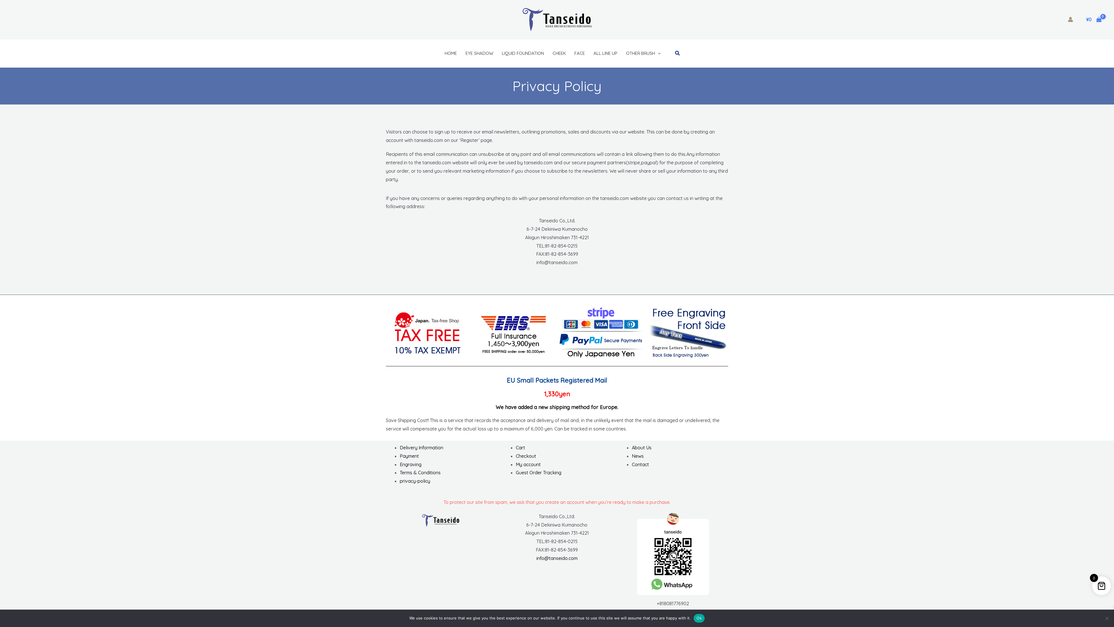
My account (528, 464)
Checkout (526, 456)
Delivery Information (421, 448)
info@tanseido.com (557, 558)
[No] (1107, 618)
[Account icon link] (1070, 19)
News (638, 456)
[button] (658, 53)
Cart (520, 448)
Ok (699, 618)
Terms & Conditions (420, 472)
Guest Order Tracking (538, 472)
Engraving (411, 464)
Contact (640, 464)
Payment (409, 456)
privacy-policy (415, 481)
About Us (642, 448)
